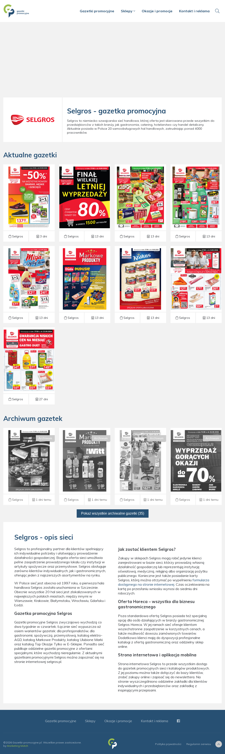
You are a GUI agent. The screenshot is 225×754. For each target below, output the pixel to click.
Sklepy (127, 11)
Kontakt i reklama (194, 11)
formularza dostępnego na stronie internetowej (163, 582)
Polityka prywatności (168, 744)
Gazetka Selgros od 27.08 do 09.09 (85, 203)
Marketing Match (17, 745)
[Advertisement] (112, 61)
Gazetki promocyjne (97, 11)
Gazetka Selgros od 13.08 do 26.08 (29, 466)
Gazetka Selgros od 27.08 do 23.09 (29, 365)
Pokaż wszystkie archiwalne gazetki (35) (112, 513)
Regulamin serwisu (198, 744)
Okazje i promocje (157, 11)
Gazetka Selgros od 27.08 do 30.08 (29, 203)
